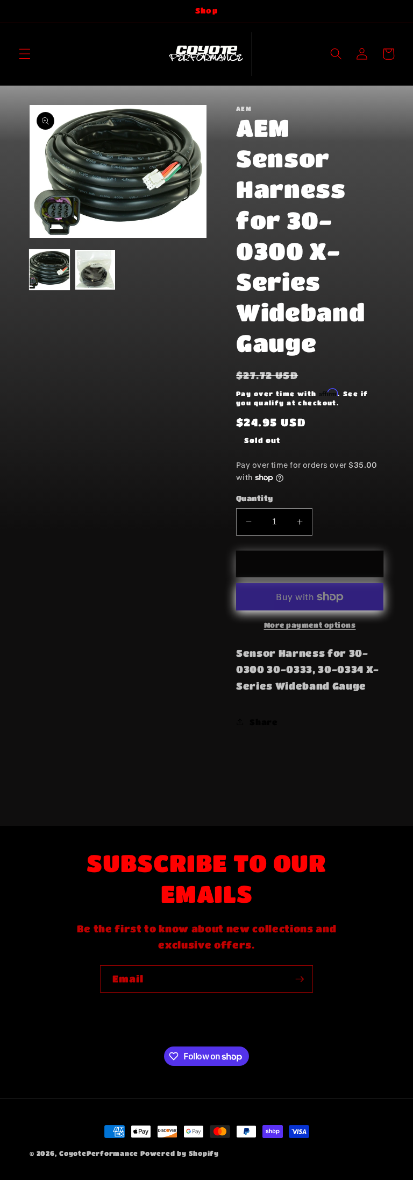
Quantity (254, 498)
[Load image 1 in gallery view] (49, 270)
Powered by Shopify (179, 1153)
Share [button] (263, 722)
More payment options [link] (310, 625)
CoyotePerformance (98, 1153)
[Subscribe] (299, 979)
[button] (25, 54)
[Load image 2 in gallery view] (95, 270)
